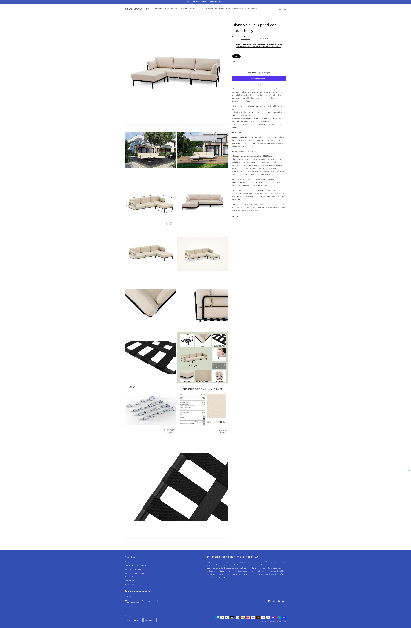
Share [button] (237, 216)
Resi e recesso (130, 584)
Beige (236, 56)
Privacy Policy (130, 577)
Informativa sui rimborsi (133, 569)
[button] (275, 8)
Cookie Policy (130, 581)
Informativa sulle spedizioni (135, 573)
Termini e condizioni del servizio (136, 566)
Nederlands (148, 620)
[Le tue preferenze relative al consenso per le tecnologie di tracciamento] (409, 471)
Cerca (127, 562)
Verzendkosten (245, 38)
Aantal (234, 61)
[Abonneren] (161, 596)
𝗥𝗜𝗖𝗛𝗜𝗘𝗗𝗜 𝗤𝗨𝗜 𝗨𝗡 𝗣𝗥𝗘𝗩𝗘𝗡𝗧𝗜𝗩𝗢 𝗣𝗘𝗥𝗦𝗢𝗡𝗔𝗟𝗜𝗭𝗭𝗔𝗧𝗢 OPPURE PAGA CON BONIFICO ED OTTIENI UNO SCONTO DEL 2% (258, 45)
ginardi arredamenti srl (269, 621)
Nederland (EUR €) (132, 620)
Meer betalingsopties (259, 84)
